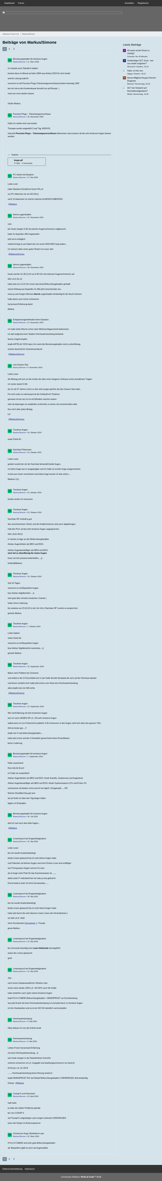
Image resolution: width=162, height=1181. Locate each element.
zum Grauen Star (20, 365)
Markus (13, 204)
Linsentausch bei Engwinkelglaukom (29, 839)
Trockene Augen (20, 430)
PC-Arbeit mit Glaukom (23, 175)
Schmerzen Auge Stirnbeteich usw (28, 1133)
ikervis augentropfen (22, 214)
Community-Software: (81, 1177)
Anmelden (129, 3)
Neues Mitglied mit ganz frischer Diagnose (141, 79)
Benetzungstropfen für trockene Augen (30, 59)
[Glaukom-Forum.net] (81, 19)
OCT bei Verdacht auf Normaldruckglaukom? (137, 89)
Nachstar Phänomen (22, 450)
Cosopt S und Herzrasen (24, 1094)
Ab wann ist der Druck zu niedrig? (138, 52)
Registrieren (143, 3)
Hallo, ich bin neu (135, 71)
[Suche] (155, 3)
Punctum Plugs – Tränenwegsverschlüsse (32, 114)
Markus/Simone (19, 62)
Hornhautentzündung (22, 1019)
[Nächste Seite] (18, 49)
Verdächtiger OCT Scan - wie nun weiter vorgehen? (140, 62)
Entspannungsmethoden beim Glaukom (31, 320)
